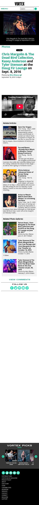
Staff (3, 486)
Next (36, 456)
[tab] (20, 447)
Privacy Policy (6, 480)
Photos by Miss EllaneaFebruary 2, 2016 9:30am (26, 266)
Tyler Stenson (12, 64)
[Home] (19, 5)
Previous (3, 456)
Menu (4, 9)
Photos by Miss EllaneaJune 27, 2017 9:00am (26, 229)
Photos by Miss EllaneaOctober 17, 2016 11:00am (19, 248)
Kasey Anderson (14, 61)
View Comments (19, 280)
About (4, 482)
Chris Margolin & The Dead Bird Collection (18, 56)
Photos (6, 46)
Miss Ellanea (15, 75)
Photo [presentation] (20, 447)
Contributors (6, 487)
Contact (4, 493)
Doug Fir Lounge (14, 68)
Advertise (5, 489)
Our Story (5, 484)
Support (5, 499)
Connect (5, 495)
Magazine (5, 497)
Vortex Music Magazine (9, 478)
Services (4, 491)
